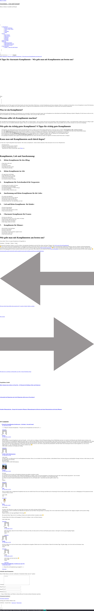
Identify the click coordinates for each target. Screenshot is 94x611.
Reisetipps (6, 39)
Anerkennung (2, 251)
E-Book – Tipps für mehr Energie (11, 47)
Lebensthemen (5, 26)
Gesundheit (6, 31)
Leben (5, 30)
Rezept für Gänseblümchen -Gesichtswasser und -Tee (13, 563)
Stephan (4, 470)
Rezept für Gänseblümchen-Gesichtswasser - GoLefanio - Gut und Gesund (18, 424)
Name (1, 586)
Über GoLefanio (5, 46)
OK (44, 610)
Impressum (14, 602)
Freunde (7, 251)
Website (1, 591)
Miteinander (30, 251)
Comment (2, 584)
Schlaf (5, 32)
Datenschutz (19, 602)
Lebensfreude (23, 251)
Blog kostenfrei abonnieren (45, 247)
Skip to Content (3, 0)
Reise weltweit (7, 35)
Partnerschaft (35, 251)
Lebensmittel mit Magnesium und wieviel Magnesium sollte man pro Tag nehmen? (17, 397)
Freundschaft (11, 251)
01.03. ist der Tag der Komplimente (61, 245)
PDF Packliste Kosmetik (9, 43)
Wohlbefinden (41, 251)
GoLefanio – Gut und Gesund (9, 4)
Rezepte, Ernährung (8, 27)
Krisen (21, 148)
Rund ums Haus (5, 40)
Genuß (15, 251)
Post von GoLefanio (54, 249)
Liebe (27, 251)
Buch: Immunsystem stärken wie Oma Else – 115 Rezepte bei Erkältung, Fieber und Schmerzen (20, 385)
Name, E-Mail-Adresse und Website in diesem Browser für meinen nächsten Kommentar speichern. (21, 594)
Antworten (4, 429)
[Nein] (46, 610)
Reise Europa (7, 34)
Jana (3, 488)
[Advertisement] (47, 16)
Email (1, 589)
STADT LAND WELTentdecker (9, 454)
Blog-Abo (4, 41)
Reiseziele (6, 38)
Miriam (3, 435)
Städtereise (6, 37)
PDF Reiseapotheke (8, 42)
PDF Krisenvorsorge (8, 45)
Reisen (3, 33)
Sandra (3, 541)
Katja (3, 504)
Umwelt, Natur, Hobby (8, 29)
